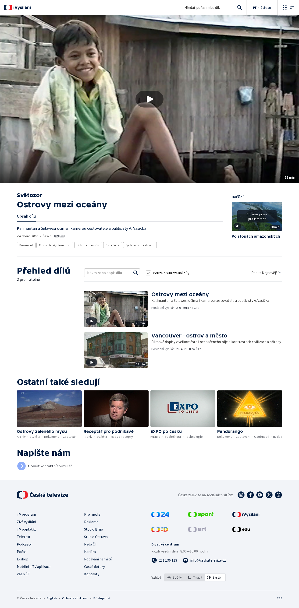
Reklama (91, 521)
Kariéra (90, 551)
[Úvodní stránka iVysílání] (21, 7)
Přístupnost (101, 598)
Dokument (26, 245)
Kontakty (91, 574)
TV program (26, 514)
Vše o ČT (23, 574)
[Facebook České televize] (250, 495)
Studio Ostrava (96, 536)
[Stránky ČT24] (160, 516)
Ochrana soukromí (75, 598)
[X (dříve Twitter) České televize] (269, 495)
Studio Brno (93, 529)
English (52, 598)
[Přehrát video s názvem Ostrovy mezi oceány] (149, 99)
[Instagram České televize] (241, 495)
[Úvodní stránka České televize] (43, 495)
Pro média (92, 514)
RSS (279, 598)
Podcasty (24, 544)
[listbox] (195, 577)
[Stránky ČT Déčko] (159, 530)
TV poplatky (26, 529)
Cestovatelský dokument (55, 245)
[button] (149, 99)
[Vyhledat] (135, 272)
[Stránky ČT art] (197, 530)
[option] (175, 577)
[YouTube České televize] (259, 495)
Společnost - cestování (140, 245)
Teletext (24, 536)
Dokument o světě (88, 245)
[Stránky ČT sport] (201, 516)
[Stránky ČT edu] (241, 530)
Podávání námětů (98, 559)
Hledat (239, 7)
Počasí (22, 551)
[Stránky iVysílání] (246, 516)
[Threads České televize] (278, 495)
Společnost (113, 245)
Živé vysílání (26, 521)
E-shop (22, 559)
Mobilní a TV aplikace (33, 566)
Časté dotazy (94, 566)
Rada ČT (90, 544)
